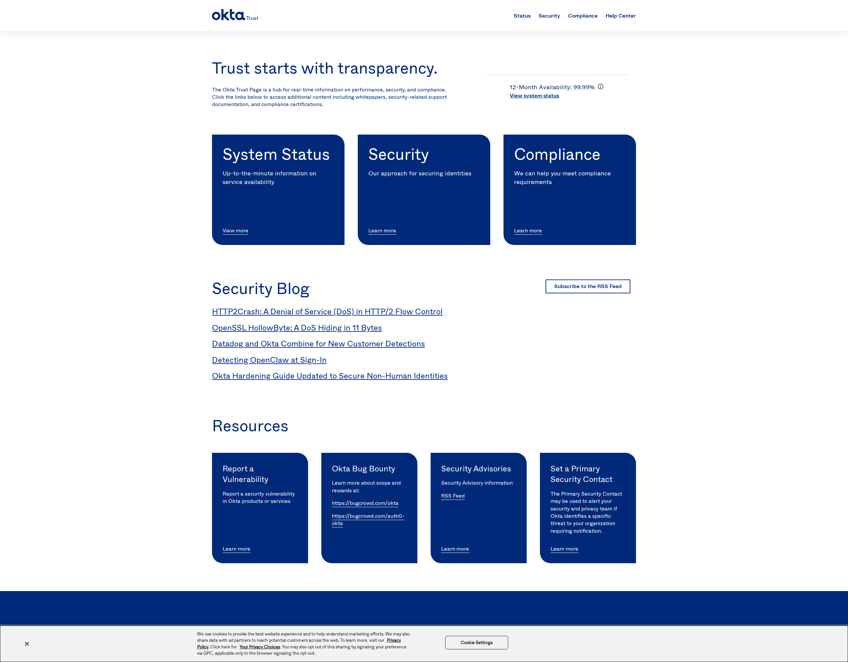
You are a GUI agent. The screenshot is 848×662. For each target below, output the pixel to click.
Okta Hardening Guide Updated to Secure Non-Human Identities (330, 376)
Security (549, 16)
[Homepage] (234, 15)
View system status (534, 95)
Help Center (621, 16)
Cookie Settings (477, 642)
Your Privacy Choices (259, 647)
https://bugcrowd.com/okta (365, 503)
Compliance (583, 16)
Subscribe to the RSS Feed (588, 286)
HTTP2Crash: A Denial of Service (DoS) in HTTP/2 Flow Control (327, 311)
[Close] (27, 644)
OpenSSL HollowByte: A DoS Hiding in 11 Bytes (297, 327)
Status (522, 16)
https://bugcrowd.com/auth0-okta (368, 519)
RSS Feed (453, 496)
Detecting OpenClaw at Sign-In (269, 360)
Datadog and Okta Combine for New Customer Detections (318, 343)
